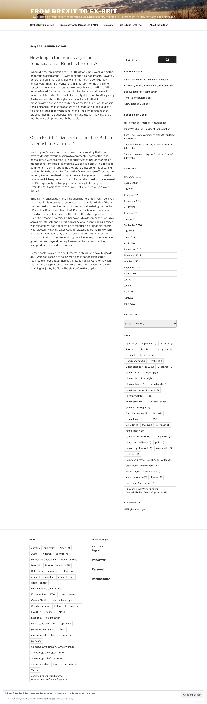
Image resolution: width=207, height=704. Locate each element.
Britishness (165, 366)
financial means (135, 401)
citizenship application (139, 378)
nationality (163, 424)
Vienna (150, 483)
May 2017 (129, 291)
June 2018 (129, 237)
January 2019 (131, 219)
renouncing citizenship (139, 448)
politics (160, 442)
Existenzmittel (135, 395)
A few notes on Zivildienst (137, 103)
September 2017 (133, 267)
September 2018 (133, 225)
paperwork (165, 436)
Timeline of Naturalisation (137, 97)
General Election (159, 401)
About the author (158, 24)
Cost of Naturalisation (42, 24)
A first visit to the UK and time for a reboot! (146, 79)
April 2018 (129, 243)
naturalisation (135, 430)
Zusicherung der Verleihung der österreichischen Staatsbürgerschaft (146, 490)
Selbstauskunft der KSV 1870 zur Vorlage (149, 459)
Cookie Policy (67, 699)
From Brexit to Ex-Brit (74, 11)
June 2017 (129, 285)
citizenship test (135, 384)
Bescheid (155, 361)
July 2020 (129, 189)
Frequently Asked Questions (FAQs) (79, 24)
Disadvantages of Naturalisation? (141, 91)
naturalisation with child (139, 436)
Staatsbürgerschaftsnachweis (143, 471)
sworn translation (136, 477)
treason (156, 477)
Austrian (146, 349)
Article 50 (167, 343)
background (164, 349)
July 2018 (129, 231)
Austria (131, 349)
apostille (131, 343)
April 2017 (129, 297)
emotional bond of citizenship (142, 390)
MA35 (147, 424)
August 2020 (131, 182)
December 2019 (132, 201)
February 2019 (131, 213)
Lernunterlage (134, 419)
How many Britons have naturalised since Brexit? (149, 85)
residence (132, 454)
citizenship (151, 372)
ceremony (132, 372)
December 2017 (132, 249)
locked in (132, 424)
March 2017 (130, 303)
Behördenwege (135, 361)
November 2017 (132, 255)
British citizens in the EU (140, 366)
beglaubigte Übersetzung (140, 355)
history (157, 413)
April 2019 (129, 207)
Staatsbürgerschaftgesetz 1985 (144, 465)
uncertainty (133, 483)
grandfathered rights (138, 407)
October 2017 (131, 261)
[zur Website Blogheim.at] (134, 509)
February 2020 (131, 195)
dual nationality (158, 384)
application (149, 343)
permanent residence (138, 442)
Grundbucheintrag (137, 413)
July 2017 (129, 279)
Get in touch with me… (131, 24)
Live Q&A (153, 419)
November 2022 (132, 176)
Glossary (108, 24)
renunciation (164, 448)
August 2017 (130, 273)
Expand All (98, 546)
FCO (151, 395)
